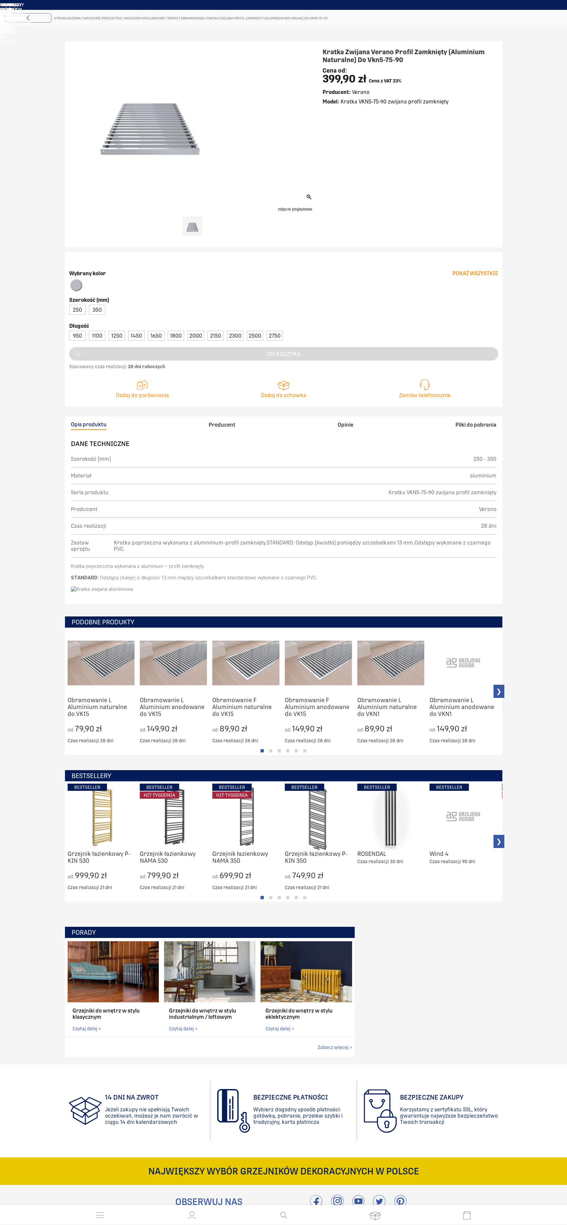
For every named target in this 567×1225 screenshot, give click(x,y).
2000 (195, 336)
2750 (275, 336)
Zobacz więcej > (335, 1047)
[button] (192, 1215)
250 (77, 310)
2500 (255, 336)
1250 (116, 336)
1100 (97, 336)
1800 (176, 336)
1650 (156, 336)
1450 (136, 336)
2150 (215, 336)
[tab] (262, 750)
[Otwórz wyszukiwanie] (283, 1215)
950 (77, 336)
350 (97, 310)
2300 (235, 336)
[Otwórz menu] (100, 1215)
